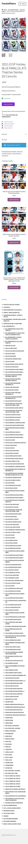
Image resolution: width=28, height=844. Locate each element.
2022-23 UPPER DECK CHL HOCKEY (13, 545)
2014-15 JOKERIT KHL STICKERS (12, 786)
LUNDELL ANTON (9, 752)
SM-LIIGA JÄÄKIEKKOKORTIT (10, 805)
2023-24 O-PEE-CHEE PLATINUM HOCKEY (14, 463)
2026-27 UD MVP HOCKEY (11, 348)
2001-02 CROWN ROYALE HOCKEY (13, 640)
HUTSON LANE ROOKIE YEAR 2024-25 (13, 709)
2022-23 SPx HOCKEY (10, 537)
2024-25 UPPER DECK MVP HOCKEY (13, 455)
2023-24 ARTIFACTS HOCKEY (12, 507)
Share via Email (8, 128)
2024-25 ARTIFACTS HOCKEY (12, 453)
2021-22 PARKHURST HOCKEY (12, 577)
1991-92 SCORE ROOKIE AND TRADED (14, 683)
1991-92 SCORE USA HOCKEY (12, 686)
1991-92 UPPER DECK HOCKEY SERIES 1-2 (14, 691)
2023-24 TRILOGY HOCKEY (11, 488)
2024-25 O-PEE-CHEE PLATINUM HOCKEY (14, 425)
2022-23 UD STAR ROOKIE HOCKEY (13, 564)
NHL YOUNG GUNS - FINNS (11, 773)
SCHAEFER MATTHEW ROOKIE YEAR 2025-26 (15, 715)
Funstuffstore (9, 3)
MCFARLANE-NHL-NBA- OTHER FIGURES (13, 323)
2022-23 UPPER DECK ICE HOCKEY (13, 548)
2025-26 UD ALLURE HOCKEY (11, 366)
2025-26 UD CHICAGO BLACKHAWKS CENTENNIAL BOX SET (13, 397)
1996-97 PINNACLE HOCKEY (11, 670)
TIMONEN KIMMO (9, 765)
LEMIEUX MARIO (9, 723)
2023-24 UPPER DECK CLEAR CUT (12, 432)
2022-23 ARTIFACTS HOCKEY (12, 519)
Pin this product (8, 126)
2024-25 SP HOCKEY (9, 448)
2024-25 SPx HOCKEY (10, 440)
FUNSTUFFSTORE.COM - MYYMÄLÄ (12, 304)
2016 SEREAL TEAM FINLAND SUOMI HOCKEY (15, 626)
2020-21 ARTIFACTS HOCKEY (12, 610)
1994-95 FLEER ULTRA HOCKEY (12, 678)
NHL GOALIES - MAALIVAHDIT (12, 725)
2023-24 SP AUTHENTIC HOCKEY (12, 480)
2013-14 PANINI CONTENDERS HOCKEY (14, 633)
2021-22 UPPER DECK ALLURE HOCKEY (14, 588)
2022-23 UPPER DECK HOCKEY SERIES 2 (14, 555)
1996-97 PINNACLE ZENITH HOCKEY (13, 672)
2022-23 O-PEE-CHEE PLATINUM (12, 527)
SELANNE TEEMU (9, 762)
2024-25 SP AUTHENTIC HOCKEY (12, 414)
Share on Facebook (9, 124)
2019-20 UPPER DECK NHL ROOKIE (13, 619)
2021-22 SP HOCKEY (9, 585)
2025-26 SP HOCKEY (9, 361)
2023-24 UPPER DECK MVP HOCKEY (13, 514)
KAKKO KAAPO (8, 736)
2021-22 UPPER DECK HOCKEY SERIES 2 (14, 598)
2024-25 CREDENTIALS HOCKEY (12, 420)
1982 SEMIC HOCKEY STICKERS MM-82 (14, 802)
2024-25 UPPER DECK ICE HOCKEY (13, 417)
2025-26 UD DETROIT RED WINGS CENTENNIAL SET (13, 393)
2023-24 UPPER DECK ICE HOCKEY (13, 485)
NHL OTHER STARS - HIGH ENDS (12, 728)
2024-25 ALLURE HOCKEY (11, 445)
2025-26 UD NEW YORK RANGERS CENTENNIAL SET (12, 383)
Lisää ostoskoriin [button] (14, 199)
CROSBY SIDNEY (9, 717)
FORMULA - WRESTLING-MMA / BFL (12, 312)
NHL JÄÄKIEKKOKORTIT (13, 9)
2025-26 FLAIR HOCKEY (10, 356)
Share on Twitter (8, 122)
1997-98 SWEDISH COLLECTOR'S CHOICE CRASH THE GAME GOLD (14, 799)
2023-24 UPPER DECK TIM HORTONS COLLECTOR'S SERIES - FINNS (13, 510)
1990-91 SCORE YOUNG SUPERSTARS (13, 693)
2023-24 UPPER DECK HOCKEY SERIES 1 (14, 497)
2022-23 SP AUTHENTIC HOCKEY (12, 532)
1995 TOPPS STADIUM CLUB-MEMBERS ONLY (15, 675)
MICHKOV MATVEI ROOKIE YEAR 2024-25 (14, 712)
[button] (24, 19)
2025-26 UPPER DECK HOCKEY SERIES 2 (14, 369)
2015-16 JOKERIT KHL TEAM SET (12, 783)
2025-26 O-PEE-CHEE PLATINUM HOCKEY (14, 351)
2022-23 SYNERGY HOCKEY (11, 540)
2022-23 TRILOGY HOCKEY (11, 543)
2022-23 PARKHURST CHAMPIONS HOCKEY (15, 529)
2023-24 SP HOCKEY (9, 482)
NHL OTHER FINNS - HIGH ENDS (12, 770)
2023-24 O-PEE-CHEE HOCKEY (12, 504)
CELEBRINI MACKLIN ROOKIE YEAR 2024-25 (15, 707)
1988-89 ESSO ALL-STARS (11, 699)
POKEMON (6, 816)
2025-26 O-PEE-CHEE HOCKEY (12, 387)
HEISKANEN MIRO (9, 733)
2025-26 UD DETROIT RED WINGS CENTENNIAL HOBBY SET (13, 379)
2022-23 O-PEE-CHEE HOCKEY (12, 524)
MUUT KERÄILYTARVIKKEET (10, 821)
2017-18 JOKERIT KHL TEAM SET (12, 778)
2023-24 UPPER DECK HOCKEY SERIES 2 (14, 495)
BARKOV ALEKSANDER (10, 730)
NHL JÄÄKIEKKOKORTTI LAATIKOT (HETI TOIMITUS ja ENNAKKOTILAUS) (14, 333)
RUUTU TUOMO (9, 757)
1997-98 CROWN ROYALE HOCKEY (13, 649)
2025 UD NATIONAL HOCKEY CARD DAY (14, 407)
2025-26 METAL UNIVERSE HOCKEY (13, 358)
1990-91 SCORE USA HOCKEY (12, 696)
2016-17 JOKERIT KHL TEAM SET (12, 781)
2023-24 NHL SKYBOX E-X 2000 (12, 461)
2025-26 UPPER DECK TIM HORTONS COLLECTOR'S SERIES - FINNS (13, 404)
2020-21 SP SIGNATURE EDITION (12, 607)
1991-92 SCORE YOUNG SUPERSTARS (13, 688)
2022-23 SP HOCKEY (10, 115)
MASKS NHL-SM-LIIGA (10, 345)
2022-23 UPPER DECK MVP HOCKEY (13, 567)
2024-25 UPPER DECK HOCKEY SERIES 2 (14, 434)
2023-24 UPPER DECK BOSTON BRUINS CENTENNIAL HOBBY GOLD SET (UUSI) (14, 474)
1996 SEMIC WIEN (9, 701)
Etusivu (5, 9)
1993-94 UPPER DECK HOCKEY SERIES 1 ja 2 (15, 680)
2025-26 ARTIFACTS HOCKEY (12, 390)
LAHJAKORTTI (7, 307)
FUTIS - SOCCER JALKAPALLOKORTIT (12, 808)
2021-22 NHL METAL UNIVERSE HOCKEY (14, 580)
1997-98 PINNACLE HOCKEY (11, 663)
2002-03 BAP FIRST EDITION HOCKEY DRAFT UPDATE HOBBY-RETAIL (15, 636)
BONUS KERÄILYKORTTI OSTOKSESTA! (13, 309)
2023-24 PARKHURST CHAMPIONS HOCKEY (15, 466)
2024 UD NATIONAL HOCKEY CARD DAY (14, 458)
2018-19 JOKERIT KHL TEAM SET (12, 775)
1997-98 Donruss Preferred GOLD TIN (14, 660)
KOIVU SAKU (8, 741)
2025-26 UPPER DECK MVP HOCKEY (13, 401)
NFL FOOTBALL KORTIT (9, 813)
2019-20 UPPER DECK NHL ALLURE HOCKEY (15, 616)
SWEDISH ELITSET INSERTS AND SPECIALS (15, 789)
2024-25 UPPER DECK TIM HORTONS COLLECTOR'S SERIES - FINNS (13, 411)
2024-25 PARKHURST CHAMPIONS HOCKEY (15, 422)
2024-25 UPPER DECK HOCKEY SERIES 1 (14, 437)
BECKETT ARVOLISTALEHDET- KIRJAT (12, 824)
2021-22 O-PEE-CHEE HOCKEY (12, 575)
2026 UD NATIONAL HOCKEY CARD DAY (14, 364)
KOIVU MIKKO (8, 744)
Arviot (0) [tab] (4, 134)
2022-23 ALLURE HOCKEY (11, 516)
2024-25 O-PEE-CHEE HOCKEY (12, 450)
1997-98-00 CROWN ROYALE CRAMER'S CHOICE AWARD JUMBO (14, 652)
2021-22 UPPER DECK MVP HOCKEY (13, 604)
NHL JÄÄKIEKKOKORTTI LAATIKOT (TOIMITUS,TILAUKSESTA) (13, 337)
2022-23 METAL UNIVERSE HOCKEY (13, 521)
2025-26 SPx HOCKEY (10, 353)
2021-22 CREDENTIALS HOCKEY (12, 572)
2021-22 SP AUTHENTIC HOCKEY (12, 583)
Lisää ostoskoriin (8, 104)
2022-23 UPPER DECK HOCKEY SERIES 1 (14, 557)
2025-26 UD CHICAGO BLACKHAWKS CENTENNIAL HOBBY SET (13, 375)
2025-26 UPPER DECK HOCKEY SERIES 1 (14, 372)
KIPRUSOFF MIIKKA (9, 738)
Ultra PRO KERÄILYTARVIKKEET (11, 818)
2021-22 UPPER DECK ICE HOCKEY (13, 591)
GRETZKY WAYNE (9, 720)
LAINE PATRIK (8, 749)
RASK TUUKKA (8, 754)
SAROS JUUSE (8, 760)
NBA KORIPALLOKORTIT (9, 810)
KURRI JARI (7, 746)
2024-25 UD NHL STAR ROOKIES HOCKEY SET (15, 442)
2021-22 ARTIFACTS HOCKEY (12, 570)
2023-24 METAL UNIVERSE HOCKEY (13, 477)
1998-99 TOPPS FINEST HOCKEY (12, 647)
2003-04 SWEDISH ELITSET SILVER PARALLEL (15, 796)
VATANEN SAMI (8, 768)
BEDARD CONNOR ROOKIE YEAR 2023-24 (14, 704)
